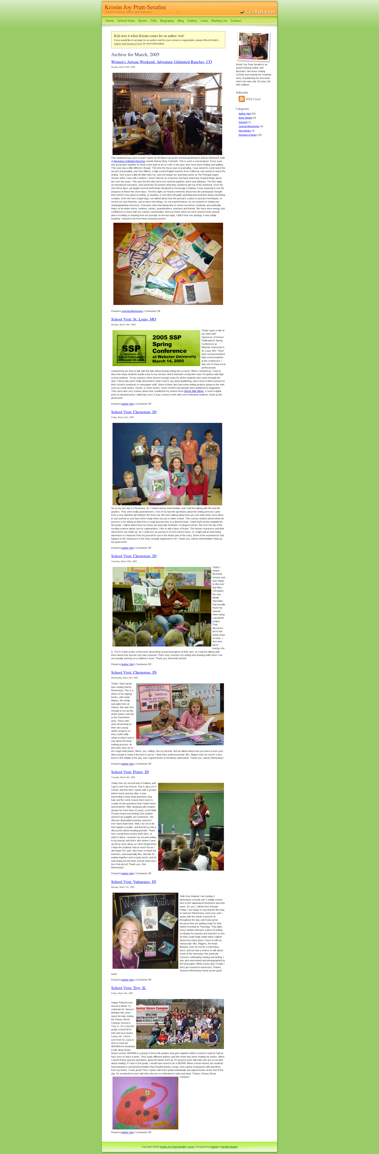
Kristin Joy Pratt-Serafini (135, 7)
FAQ (153, 20)
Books (142, 20)
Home (109, 20)
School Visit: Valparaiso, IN (133, 881)
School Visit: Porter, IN (130, 771)
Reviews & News (248, 135)
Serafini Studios (229, 1146)
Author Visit (245, 113)
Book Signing (245, 117)
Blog (181, 20)
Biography (167, 20)
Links (204, 20)
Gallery (192, 20)
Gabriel (214, 1146)
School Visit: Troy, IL (128, 987)
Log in (191, 1146)
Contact (236, 20)
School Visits (126, 20)
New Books (245, 130)
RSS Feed (252, 99)
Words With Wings (194, 391)
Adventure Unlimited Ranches (129, 161)
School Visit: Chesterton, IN (134, 411)
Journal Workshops (249, 126)
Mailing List (219, 20)
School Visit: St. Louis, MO (133, 319)
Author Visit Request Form (128, 43)
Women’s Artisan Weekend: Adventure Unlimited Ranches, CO (161, 61)
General (243, 122)
